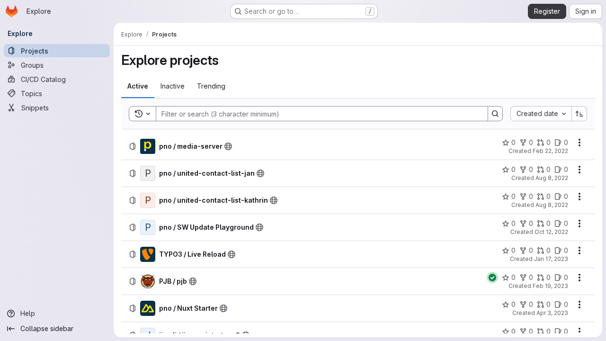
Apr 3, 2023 (552, 312)
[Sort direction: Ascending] (579, 113)
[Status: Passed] (492, 277)
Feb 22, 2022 (550, 150)
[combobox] (540, 113)
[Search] (495, 113)
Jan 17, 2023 (551, 258)
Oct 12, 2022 (551, 231)
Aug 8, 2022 (551, 177)
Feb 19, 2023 (550, 285)
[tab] (137, 86)
